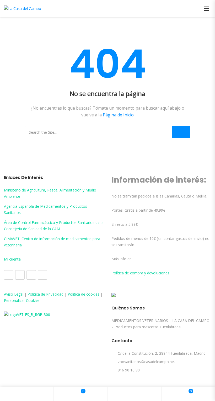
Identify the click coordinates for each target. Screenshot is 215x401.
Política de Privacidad (45, 294)
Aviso (9, 294)
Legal (18, 294)
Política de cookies (83, 294)
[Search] (181, 132)
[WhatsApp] (42, 275)
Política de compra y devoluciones (140, 272)
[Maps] (31, 275)
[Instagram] (20, 275)
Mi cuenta (12, 259)
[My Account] (134, 394)
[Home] (27, 394)
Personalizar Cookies (22, 300)
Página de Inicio (118, 115)
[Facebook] (8, 275)
